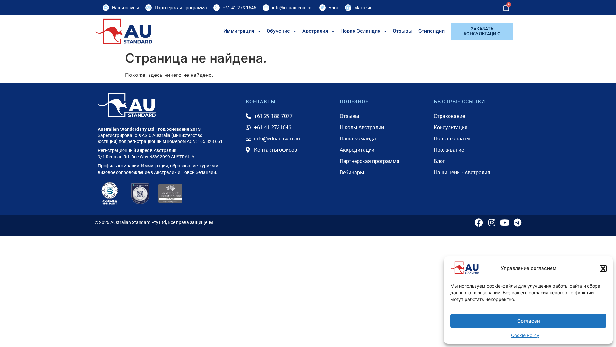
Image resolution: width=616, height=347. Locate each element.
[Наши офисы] (106, 7)
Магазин (363, 7)
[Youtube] (505, 222)
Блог (333, 7)
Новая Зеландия (360, 31)
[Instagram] (492, 222)
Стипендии (431, 31)
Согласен (528, 321)
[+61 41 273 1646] (216, 7)
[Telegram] (517, 222)
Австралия (315, 31)
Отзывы (403, 31)
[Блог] (322, 7)
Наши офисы (125, 7)
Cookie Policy (525, 335)
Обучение (278, 31)
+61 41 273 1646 (239, 7)
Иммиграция (238, 31)
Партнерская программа (181, 7)
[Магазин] (348, 7)
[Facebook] (479, 222)
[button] (603, 268)
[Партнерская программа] (148, 7)
